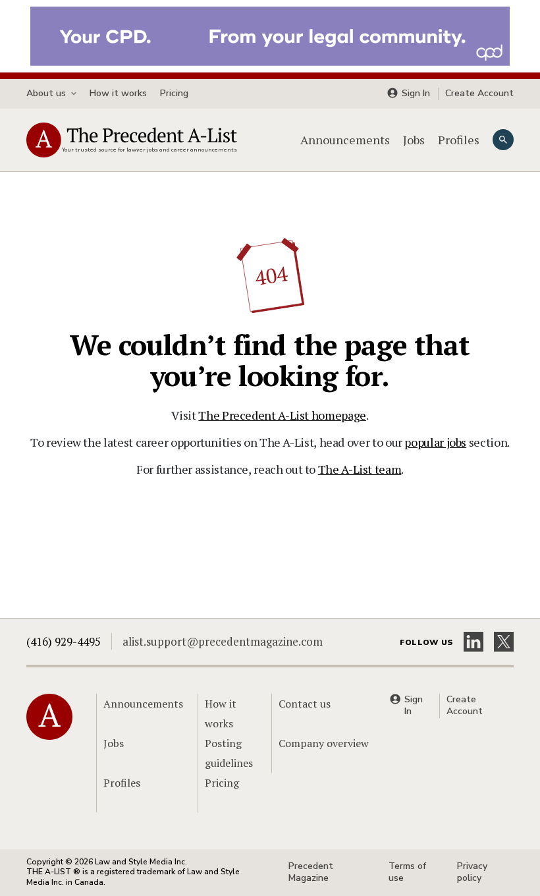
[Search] (503, 139)
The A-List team (360, 469)
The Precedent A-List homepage (282, 415)
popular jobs (435, 442)
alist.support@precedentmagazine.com (222, 641)
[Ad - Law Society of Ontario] (270, 35)
